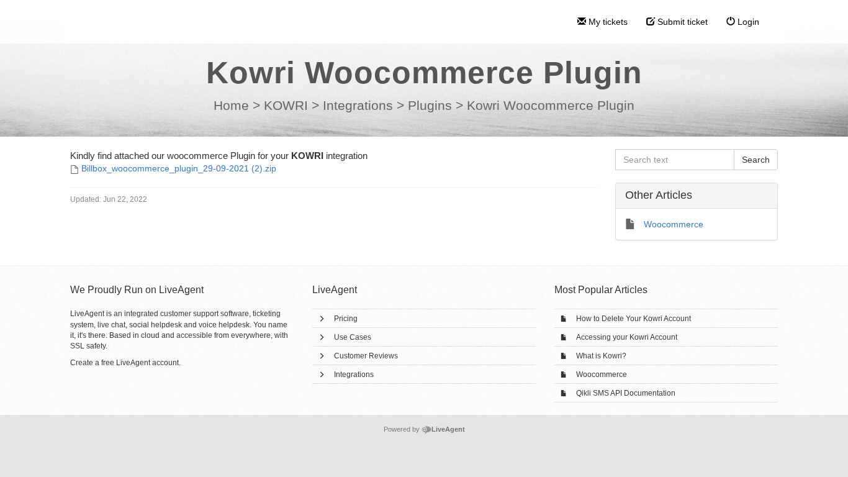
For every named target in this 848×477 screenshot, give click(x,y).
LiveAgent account (147, 362)
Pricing (346, 318)
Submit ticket (681, 22)
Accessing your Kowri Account (626, 337)
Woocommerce (601, 374)
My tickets (607, 22)
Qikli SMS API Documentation (625, 393)
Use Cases (352, 337)
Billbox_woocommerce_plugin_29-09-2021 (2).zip (178, 168)
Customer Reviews (366, 356)
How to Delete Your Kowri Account (633, 318)
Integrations (354, 374)
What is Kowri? (601, 356)
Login (747, 22)
